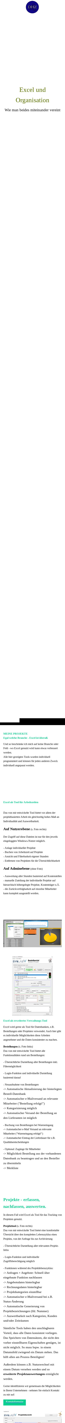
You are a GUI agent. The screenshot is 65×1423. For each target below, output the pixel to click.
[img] (32, 369)
